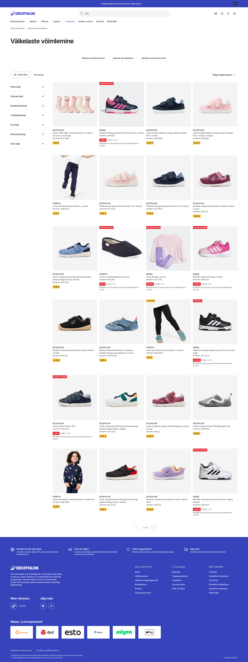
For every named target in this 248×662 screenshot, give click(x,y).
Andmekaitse (141, 584)
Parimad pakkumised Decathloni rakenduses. (121, 4)
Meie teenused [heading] (216, 567)
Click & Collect (178, 588)
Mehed (45, 21)
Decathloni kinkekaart (219, 576)
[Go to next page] (154, 528)
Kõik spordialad (17, 21)
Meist (137, 572)
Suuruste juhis (178, 584)
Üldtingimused (141, 576)
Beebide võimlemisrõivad (93, 58)
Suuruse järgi (16, 96)
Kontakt (138, 588)
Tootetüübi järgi (18, 115)
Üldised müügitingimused (146, 580)
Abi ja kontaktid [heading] (143, 567)
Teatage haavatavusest (21, 650)
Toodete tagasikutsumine (47, 650)
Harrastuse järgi (17, 134)
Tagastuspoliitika (180, 576)
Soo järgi (14, 124)
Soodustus (70, 21)
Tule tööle (213, 580)
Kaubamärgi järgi (18, 105)
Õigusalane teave (143, 593)
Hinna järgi (15, 86)
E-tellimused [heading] (178, 567)
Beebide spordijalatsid (123, 58)
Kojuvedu (176, 572)
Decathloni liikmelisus (219, 584)
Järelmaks (176, 580)
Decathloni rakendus (218, 588)
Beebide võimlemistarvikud (154, 58)
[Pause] (235, 4)
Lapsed (56, 21)
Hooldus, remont (85, 21)
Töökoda (100, 21)
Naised (33, 21)
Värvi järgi (15, 143)
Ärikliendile (112, 21)
